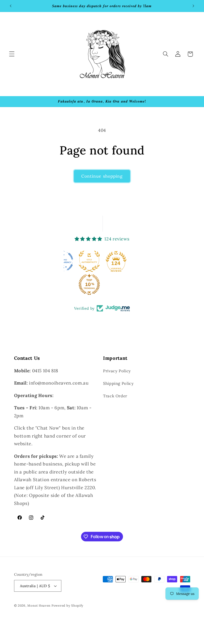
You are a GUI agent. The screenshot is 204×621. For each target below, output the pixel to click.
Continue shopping (102, 176)
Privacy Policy (117, 370)
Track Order (115, 395)
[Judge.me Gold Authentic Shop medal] (89, 261)
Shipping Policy (118, 383)
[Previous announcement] (10, 6)
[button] (12, 54)
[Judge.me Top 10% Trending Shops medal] (89, 284)
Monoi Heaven (38, 605)
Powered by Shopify (67, 605)
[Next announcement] (193, 6)
